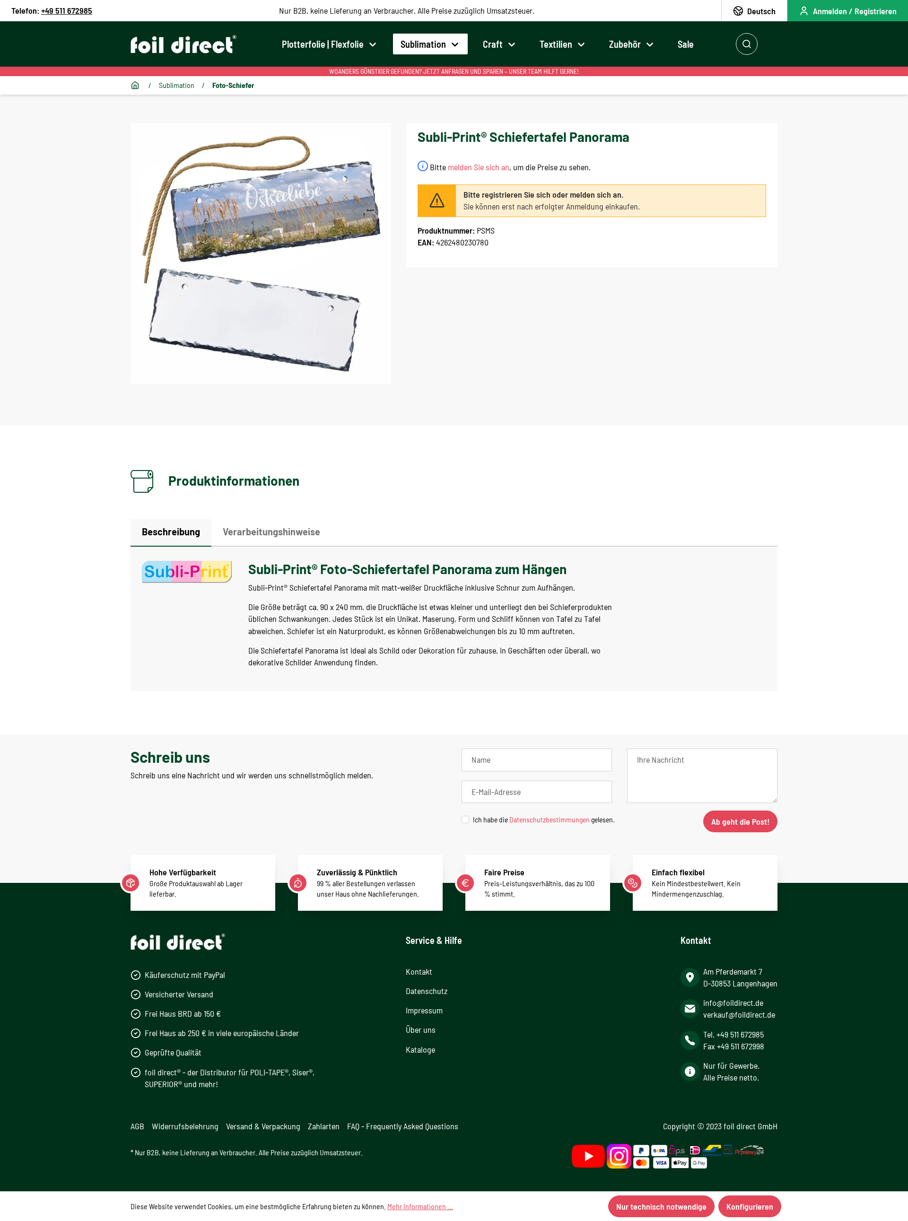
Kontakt (419, 971)
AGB (137, 1126)
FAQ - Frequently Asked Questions (402, 1126)
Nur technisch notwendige (661, 1206)
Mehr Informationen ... (420, 1206)
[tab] (171, 533)
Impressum (424, 1010)
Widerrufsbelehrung (185, 1126)
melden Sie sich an (478, 167)
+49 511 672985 (66, 10)
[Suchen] (747, 44)
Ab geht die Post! (740, 821)
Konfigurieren (749, 1206)
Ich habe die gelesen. (544, 819)
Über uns (421, 1029)
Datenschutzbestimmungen (549, 819)
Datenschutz (426, 991)
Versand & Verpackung (263, 1126)
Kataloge (420, 1049)
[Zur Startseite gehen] (183, 44)
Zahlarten (324, 1126)
